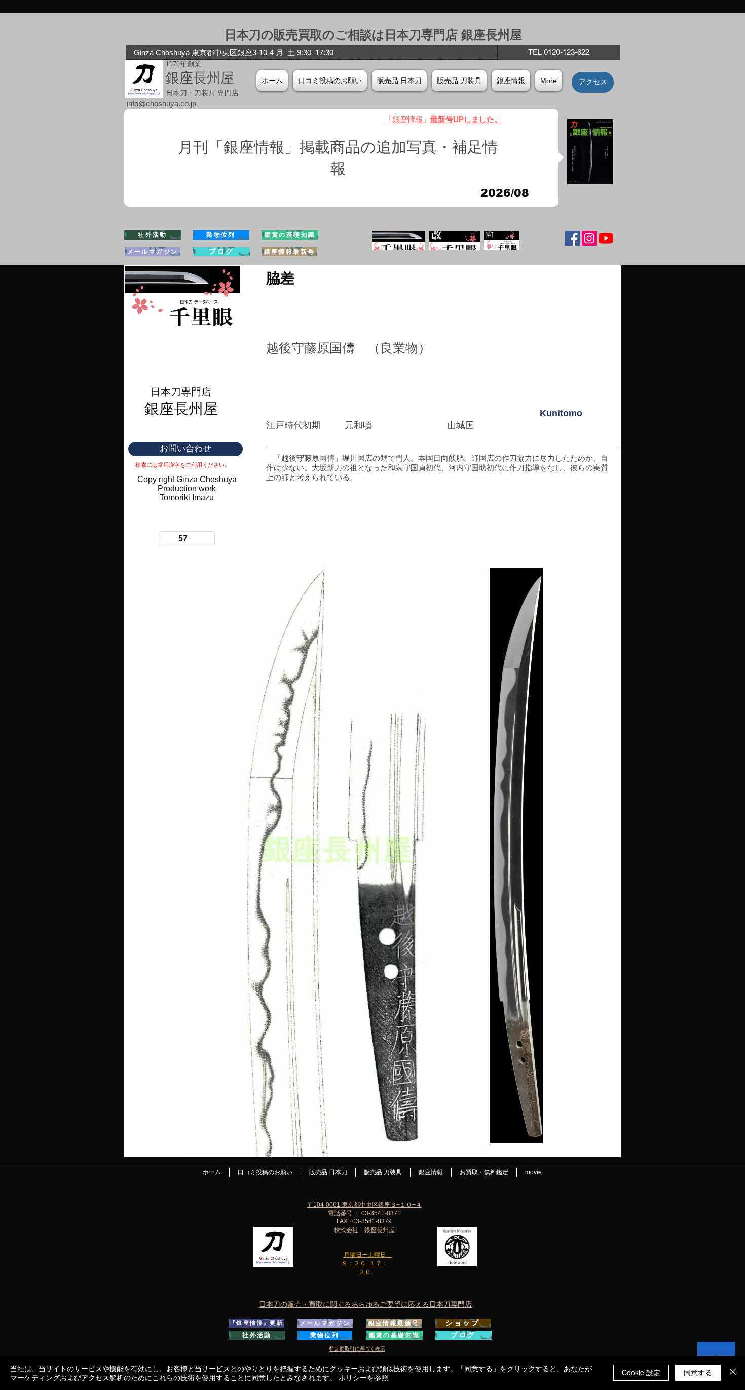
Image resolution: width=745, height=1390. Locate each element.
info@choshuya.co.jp (161, 103)
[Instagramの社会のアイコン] (589, 238)
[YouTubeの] (606, 238)
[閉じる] (733, 1373)
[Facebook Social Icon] (572, 238)
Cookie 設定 (641, 1372)
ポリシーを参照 (363, 1377)
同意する (698, 1372)
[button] (511, 80)
